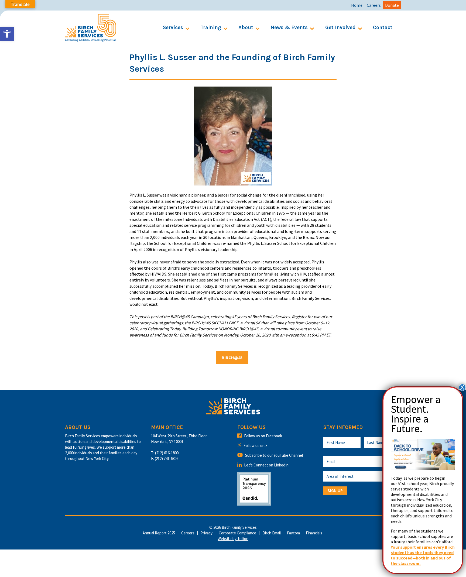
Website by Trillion (233, 538)
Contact (382, 27)
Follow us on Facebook (263, 435)
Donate (392, 5)
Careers (374, 5)
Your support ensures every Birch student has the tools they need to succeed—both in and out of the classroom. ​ (423, 555)
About (245, 27)
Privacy (206, 533)
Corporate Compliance (237, 533)
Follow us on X (256, 445)
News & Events (289, 27)
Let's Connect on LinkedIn (266, 465)
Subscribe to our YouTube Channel (274, 455)
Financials (314, 533)
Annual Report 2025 (159, 533)
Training (210, 27)
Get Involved (340, 27)
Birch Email (271, 533)
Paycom (293, 533)
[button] (7, 34)
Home (356, 5)
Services (173, 27)
